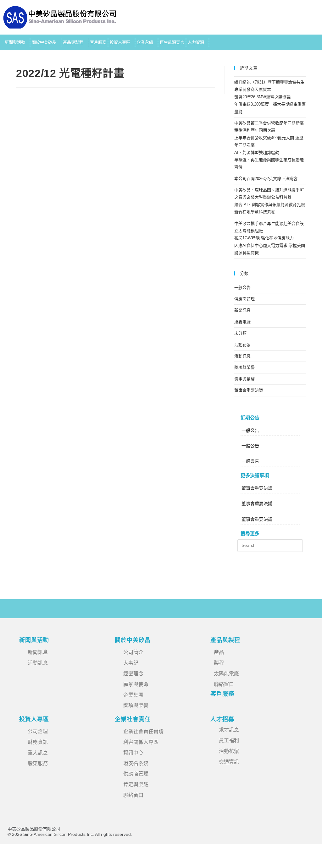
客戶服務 (98, 42)
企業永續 (145, 42)
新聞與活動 (15, 42)
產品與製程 (73, 42)
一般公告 (242, 287)
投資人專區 (120, 42)
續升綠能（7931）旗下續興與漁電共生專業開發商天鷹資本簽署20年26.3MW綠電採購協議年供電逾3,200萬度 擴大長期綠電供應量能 (270, 97)
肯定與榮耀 (244, 379)
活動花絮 (242, 344)
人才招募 (222, 719)
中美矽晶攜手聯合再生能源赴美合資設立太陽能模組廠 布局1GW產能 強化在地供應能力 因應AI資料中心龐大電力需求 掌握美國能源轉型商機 (269, 238)
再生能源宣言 (172, 42)
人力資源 (196, 42)
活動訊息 (242, 356)
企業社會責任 (133, 719)
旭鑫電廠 (242, 321)
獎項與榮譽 (244, 367)
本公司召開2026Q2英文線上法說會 (265, 178)
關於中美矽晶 (44, 42)
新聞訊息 (242, 310)
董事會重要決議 (248, 390)
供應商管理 (244, 299)
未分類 (240, 333)
